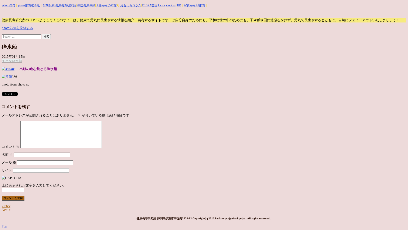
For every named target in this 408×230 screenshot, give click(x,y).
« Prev (6, 206)
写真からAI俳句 (194, 5)
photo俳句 (8, 5)
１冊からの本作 (106, 5)
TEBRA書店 (149, 5)
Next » (6, 210)
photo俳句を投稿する (17, 28)
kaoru (161, 5)
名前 (7, 154)
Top (4, 226)
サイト (7, 170)
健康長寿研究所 (65, 5)
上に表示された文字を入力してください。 (34, 185)
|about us (170, 5)
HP (179, 5)
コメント (11, 147)
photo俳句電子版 (29, 5)
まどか (7, 61)
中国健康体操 (86, 5)
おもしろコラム (130, 5)
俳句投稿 (49, 5)
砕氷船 (17, 61)
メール (9, 162)
